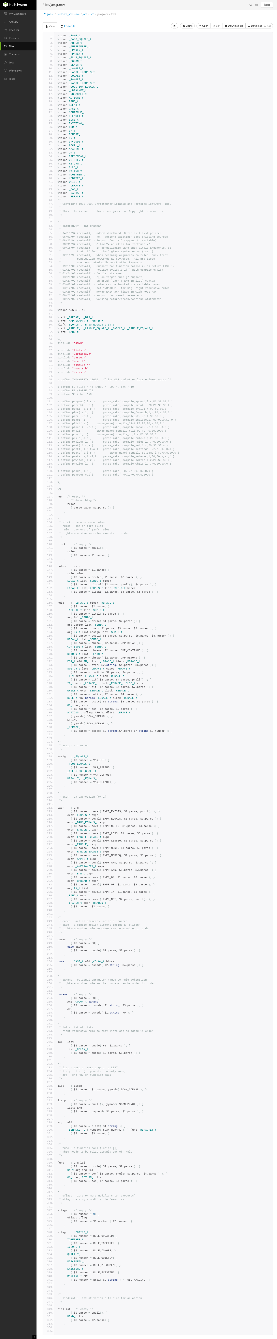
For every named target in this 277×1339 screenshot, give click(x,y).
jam (85, 14)
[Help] (256, 5)
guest (50, 14)
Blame (188, 26)
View (51, 26)
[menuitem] (18, 14)
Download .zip (235, 26)
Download (260, 26)
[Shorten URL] (174, 25)
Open (205, 26)
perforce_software (68, 14)
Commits (69, 26)
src (92, 14)
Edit (217, 26)
